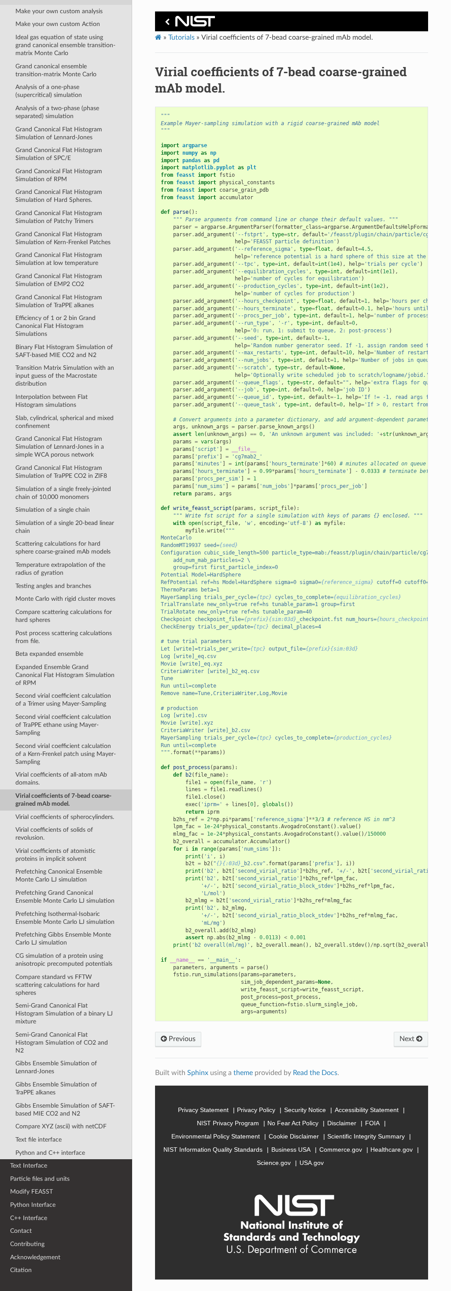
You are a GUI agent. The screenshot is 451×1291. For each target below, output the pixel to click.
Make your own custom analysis (59, 11)
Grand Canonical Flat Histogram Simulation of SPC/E (58, 154)
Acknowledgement (35, 1257)
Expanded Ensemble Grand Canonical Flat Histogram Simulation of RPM (65, 675)
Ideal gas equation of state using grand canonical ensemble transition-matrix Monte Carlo (65, 45)
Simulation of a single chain (52, 509)
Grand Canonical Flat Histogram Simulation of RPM (58, 175)
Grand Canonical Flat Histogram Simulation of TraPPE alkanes (58, 301)
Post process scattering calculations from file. (63, 637)
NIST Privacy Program (228, 1123)
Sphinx (197, 1072)
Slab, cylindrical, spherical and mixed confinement (64, 422)
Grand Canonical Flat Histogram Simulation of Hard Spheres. (58, 196)
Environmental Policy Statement (215, 1136)
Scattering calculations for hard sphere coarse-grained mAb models (63, 547)
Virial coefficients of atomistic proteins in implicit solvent (55, 855)
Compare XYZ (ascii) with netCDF (61, 1126)
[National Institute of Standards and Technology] (188, 23)
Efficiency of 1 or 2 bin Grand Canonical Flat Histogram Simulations (55, 326)
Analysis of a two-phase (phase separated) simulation (57, 112)
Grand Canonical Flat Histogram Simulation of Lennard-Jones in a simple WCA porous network (59, 446)
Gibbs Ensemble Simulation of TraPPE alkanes (56, 1088)
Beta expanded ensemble (49, 654)
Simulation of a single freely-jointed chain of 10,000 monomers (63, 493)
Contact (21, 1231)
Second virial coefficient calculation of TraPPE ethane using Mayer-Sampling (63, 725)
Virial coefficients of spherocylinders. (64, 817)
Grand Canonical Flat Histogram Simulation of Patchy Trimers (58, 217)
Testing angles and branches (53, 586)
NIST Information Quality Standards (212, 1149)
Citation (21, 1270)
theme (243, 1072)
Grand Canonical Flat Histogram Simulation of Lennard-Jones (58, 133)
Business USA (291, 1149)
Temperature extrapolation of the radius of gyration (60, 569)
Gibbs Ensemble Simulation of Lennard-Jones (56, 1067)
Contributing (27, 1244)
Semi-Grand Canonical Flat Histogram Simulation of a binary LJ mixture (64, 1013)
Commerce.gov (340, 1149)
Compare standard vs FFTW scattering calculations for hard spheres (57, 985)
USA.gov (311, 1162)
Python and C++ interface (50, 1153)
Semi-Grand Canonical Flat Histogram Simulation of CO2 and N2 (61, 1042)
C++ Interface (28, 1218)
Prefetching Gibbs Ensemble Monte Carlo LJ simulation (63, 938)
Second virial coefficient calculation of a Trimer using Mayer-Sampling (63, 699)
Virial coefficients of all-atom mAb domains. (61, 778)
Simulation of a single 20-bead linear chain (64, 527)
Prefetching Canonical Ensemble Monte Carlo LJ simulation (58, 875)
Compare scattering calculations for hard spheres (63, 616)
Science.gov (274, 1162)
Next (407, 1038)
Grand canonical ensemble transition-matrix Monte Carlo (55, 70)
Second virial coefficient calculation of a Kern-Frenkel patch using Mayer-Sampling (65, 754)
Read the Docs (315, 1072)
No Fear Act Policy (292, 1123)
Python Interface (32, 1205)
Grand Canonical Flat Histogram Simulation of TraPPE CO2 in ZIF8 (61, 472)
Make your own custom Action (57, 24)
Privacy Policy (256, 1109)
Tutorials (181, 37)
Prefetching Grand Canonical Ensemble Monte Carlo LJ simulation (65, 896)
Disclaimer (341, 1123)
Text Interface (28, 1165)
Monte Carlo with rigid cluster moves (65, 598)
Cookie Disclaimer (294, 1136)
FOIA (372, 1123)
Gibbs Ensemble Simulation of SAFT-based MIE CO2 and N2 (65, 1109)
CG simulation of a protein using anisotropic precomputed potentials (63, 959)
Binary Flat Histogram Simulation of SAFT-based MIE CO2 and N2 (64, 351)
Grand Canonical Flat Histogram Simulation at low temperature (58, 259)
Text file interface (38, 1139)
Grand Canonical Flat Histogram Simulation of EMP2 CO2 (58, 280)
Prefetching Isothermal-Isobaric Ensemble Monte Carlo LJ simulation (65, 918)
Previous (181, 1038)
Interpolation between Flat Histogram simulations (51, 401)
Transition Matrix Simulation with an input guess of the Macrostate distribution (64, 376)
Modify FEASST (31, 1191)
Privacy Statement (203, 1109)
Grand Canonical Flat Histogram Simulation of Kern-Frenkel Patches (63, 238)
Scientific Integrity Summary (366, 1136)
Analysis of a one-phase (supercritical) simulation (48, 91)
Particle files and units (40, 1179)
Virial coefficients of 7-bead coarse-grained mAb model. (63, 799)
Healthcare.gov (391, 1149)
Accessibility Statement (367, 1109)
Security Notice (305, 1109)
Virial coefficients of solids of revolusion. (54, 833)
